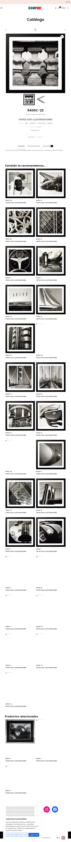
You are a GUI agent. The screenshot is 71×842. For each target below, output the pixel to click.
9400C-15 (39, 588)
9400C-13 (8, 394)
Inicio (8, 808)
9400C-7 (39, 278)
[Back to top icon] (63, 838)
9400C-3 (8, 549)
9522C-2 (8, 790)
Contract (9, 816)
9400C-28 (39, 355)
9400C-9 (39, 316)
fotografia (49, 123)
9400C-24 (39, 665)
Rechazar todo (22, 835)
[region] (22, 827)
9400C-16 (39, 394)
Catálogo (9, 812)
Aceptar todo (34, 835)
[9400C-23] (69, 835)
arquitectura (33, 123)
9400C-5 (39, 471)
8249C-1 (38, 758)
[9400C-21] (1, 835)
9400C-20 (39, 626)
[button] (62, 36)
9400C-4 (8, 626)
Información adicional (33, 146)
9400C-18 (8, 355)
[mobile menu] (1, 8)
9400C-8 (39, 200)
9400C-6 (8, 588)
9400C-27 (8, 316)
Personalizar (11, 835)
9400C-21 (8, 433)
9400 (26, 123)
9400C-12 (39, 433)
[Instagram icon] (66, 2)
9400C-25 (8, 200)
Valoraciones (47, 146)
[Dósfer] (35, 8)
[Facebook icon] (69, 2)
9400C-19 (8, 510)
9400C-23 (8, 239)
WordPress (48, 838)
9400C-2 (8, 278)
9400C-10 (8, 704)
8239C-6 (8, 758)
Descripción (21, 146)
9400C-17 (39, 239)
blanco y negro (41, 123)
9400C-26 (8, 471)
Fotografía (39, 127)
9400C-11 (8, 665)
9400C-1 (38, 549)
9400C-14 (39, 510)
